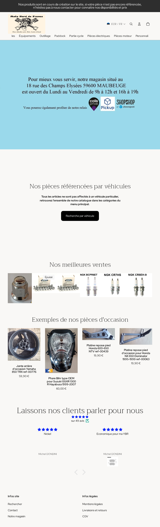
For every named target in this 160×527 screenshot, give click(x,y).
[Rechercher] (131, 24)
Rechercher (15, 504)
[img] (80, 417)
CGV (85, 516)
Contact (13, 510)
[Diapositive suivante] (51, 283)
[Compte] (139, 24)
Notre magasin (16, 516)
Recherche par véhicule (80, 216)
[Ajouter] (25, 297)
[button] (77, 472)
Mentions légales (92, 504)
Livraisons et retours (94, 510)
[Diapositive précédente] (36, 283)
